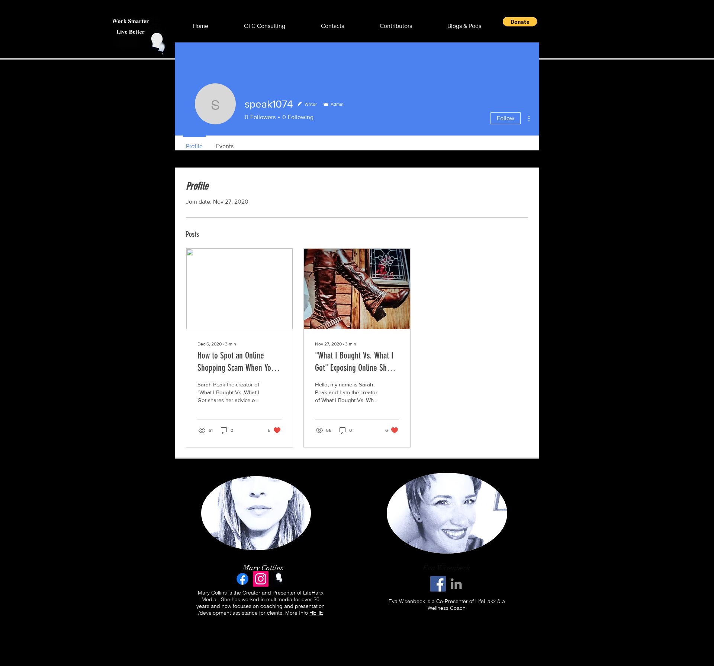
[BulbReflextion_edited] (279, 579)
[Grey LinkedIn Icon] (456, 584)
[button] (520, 21)
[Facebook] (242, 579)
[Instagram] (260, 579)
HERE (316, 612)
